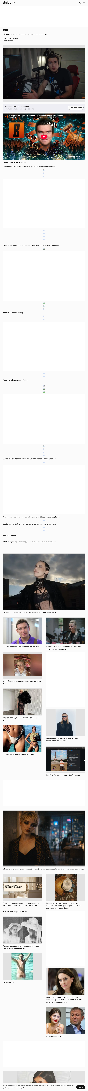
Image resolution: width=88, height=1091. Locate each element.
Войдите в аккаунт (14, 542)
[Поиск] (80, 3)
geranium (12, 536)
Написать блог (76, 108)
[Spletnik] (9, 2)
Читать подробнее (20, 1088)
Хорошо (80, 1087)
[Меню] (84, 3)
